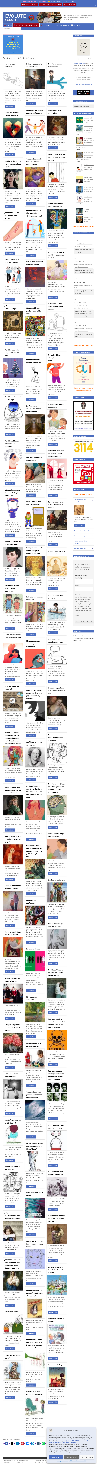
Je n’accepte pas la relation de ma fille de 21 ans (56, 691)
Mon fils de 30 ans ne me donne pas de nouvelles (12, 444)
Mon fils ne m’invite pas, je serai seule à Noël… (12, 353)
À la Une (9, 25)
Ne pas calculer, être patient (80, 542)
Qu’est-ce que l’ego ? (80, 536)
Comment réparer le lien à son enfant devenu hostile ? (34, 162)
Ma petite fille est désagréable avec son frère (56, 358)
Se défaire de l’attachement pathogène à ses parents (56, 157)
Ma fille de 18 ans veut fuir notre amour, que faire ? (34, 1244)
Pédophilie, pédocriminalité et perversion (88, 179)
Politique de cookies (62, 1461)
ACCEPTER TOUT (56, 1457)
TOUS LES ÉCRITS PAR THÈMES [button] (26, 25)
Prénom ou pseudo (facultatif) (81, 577)
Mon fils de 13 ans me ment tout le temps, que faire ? (56, 737)
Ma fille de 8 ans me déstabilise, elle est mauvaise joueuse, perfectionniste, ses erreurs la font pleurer (13, 738)
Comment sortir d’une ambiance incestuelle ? (13, 637)
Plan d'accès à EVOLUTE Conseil (19, 1463)
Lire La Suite (9, 106)
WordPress (42, 1463)
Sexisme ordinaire (33, 949)
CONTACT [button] (77, 25)
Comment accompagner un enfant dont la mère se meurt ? (34, 1095)
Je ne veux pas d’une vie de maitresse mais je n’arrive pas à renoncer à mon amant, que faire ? (85, 142)
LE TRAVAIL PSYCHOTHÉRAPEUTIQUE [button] (55, 25)
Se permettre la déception (82, 531)
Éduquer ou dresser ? (12, 1312)
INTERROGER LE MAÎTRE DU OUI (50, 4)
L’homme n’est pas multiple (80, 501)
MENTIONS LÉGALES (9, 1460)
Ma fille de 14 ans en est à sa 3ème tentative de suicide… (55, 973)
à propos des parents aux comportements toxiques (12, 1027)
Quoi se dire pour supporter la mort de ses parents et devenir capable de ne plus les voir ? (34, 851)
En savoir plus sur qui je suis (83, 77)
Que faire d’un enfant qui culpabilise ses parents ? (13, 839)
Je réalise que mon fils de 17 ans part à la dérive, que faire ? (56, 1218)
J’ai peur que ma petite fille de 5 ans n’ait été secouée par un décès (13, 1215)
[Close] (95, 5)
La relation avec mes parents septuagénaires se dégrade (56, 453)
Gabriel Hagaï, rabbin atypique (63, 2)
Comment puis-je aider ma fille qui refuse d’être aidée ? (34, 1293)
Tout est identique (80, 548)
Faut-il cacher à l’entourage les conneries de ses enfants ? (13, 790)
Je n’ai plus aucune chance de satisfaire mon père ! (55, 306)
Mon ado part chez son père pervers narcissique (33, 644)
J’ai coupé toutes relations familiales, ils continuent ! (13, 493)
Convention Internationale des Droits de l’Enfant (56, 1270)
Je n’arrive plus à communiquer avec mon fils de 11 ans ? (34, 1146)
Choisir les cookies (87, 1457)
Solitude (86, 209)
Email (77, 585)
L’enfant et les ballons (56, 880)
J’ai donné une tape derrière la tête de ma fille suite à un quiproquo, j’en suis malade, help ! (34, 791)
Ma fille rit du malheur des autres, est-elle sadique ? (13, 164)
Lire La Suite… (79, 525)
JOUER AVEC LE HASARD (29, 4)
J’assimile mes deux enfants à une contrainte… (12, 588)
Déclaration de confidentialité (77, 1461)
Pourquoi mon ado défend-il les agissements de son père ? (34, 550)
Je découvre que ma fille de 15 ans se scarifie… (12, 215)
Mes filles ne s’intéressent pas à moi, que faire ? (89, 189)
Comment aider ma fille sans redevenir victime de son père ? (34, 213)
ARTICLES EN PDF (69, 4)
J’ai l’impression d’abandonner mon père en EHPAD (33, 409)
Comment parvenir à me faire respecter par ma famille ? (56, 255)
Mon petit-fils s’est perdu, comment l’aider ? (34, 311)
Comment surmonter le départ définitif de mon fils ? (56, 505)
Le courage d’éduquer (56, 1365)
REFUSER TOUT (71, 1457)
